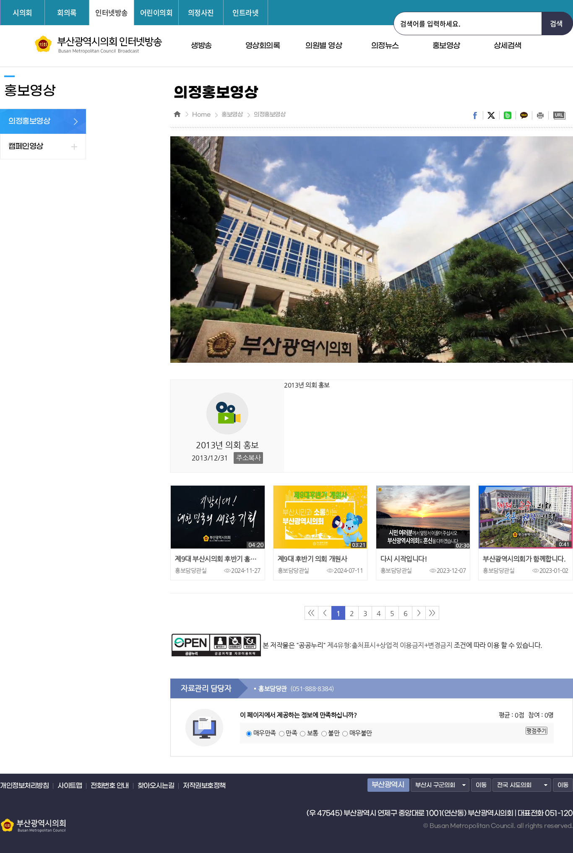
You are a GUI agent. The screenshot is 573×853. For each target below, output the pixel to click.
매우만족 (264, 732)
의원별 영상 (323, 46)
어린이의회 (156, 12)
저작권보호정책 (204, 786)
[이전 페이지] (325, 613)
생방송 (201, 46)
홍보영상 (446, 46)
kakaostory (524, 115)
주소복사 (248, 458)
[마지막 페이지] (432, 613)
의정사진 (201, 12)
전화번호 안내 (110, 786)
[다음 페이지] (419, 613)
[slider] (353, 356)
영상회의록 (262, 46)
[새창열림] (216, 638)
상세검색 (507, 46)
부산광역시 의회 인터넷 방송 (98, 45)
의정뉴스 (385, 46)
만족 (291, 732)
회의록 (67, 12)
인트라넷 (245, 12)
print (540, 115)
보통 (312, 732)
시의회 (22, 12)
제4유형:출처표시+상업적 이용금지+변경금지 (389, 645)
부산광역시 (388, 785)
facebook (475, 115)
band (507, 115)
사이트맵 (69, 786)
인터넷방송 (111, 12)
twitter (491, 115)
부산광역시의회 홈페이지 (32, 821)
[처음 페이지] (311, 613)
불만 (333, 732)
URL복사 (559, 115)
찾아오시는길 (156, 786)
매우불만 (360, 732)
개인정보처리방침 (24, 786)
